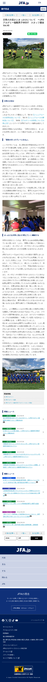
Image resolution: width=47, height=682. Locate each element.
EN (39, 3)
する (4, 570)
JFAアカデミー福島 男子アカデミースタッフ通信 (18, 403)
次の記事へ (36, 15)
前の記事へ (11, 15)
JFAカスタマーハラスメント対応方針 (15, 648)
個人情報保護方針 (8, 636)
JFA (3, 584)
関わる (4, 577)
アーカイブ (6, 651)
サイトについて (8, 627)
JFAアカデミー (9, 397)
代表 (4, 557)
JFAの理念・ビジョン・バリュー (23, 608)
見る (4, 564)
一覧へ (23, 15)
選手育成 (5, 9)
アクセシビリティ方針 (10, 630)
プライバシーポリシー (10, 645)
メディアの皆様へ (8, 655)
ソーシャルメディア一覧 (37, 620)
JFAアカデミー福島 (10, 400)
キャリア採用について (10, 658)
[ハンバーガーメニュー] (4, 3)
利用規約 (6, 633)
